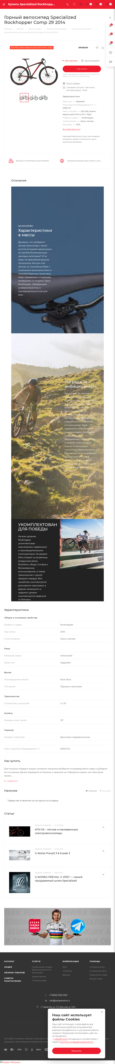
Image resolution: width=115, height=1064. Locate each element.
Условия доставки (98, 971)
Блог (65, 967)
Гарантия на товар (98, 975)
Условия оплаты (97, 967)
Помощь (95, 961)
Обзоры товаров (14, 972)
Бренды (66, 975)
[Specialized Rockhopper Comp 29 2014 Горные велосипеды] (34, 72)
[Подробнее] (103, 827)
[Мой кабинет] (81, 4)
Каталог (9, 961)
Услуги (36, 961)
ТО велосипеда (39, 980)
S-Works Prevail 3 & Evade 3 (52, 853)
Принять (77, 1051)
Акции (8, 967)
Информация (71, 961)
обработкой (60, 1039)
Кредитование (39, 976)
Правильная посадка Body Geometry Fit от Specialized (42, 970)
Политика (67, 971)
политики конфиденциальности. (76, 1042)
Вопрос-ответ (96, 979)
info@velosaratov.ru (59, 1000)
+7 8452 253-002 (58, 995)
